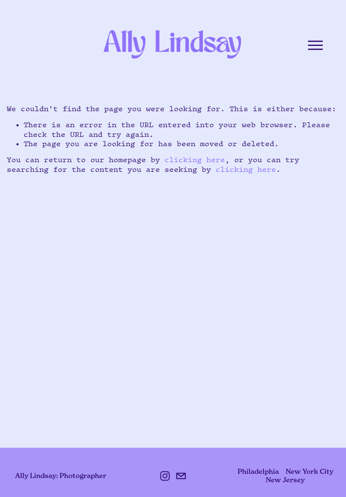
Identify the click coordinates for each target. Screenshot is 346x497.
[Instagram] (165, 476)
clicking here (195, 159)
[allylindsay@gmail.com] (181, 476)
